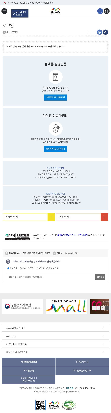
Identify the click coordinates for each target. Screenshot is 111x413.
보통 (32, 268)
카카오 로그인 (12, 217)
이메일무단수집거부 (82, 370)
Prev (94, 308)
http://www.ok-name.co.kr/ (67, 203)
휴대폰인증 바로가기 (55, 97)
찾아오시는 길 (82, 362)
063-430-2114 (87, 388)
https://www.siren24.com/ (64, 197)
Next (103, 308)
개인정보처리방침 (29, 362)
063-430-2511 (71, 253)
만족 (24, 268)
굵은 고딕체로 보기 (21, 13)
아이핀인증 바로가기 (55, 149)
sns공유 (105, 32)
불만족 (41, 268)
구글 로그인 (64, 217)
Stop (98, 308)
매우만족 (14, 268)
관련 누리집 (11, 336)
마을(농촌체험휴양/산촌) (16, 344)
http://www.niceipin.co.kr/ (65, 200)
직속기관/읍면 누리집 (15, 328)
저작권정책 (29, 370)
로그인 (15, 32)
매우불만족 (54, 268)
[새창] (40, 405)
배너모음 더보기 (107, 308)
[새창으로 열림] (22, 306)
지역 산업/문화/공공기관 (16, 352)
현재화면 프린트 (99, 32)
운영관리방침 (29, 379)
